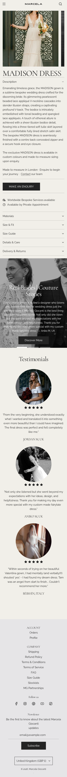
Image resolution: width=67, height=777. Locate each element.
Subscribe (34, 745)
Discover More (34, 340)
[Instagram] (25, 704)
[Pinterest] (34, 704)
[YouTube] (42, 704)
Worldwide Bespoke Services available (31, 200)
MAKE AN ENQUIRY (21, 186)
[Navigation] (4, 4)
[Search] (60, 4)
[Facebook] (16, 704)
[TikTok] (51, 704)
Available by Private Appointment (27, 204)
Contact (26, 174)
